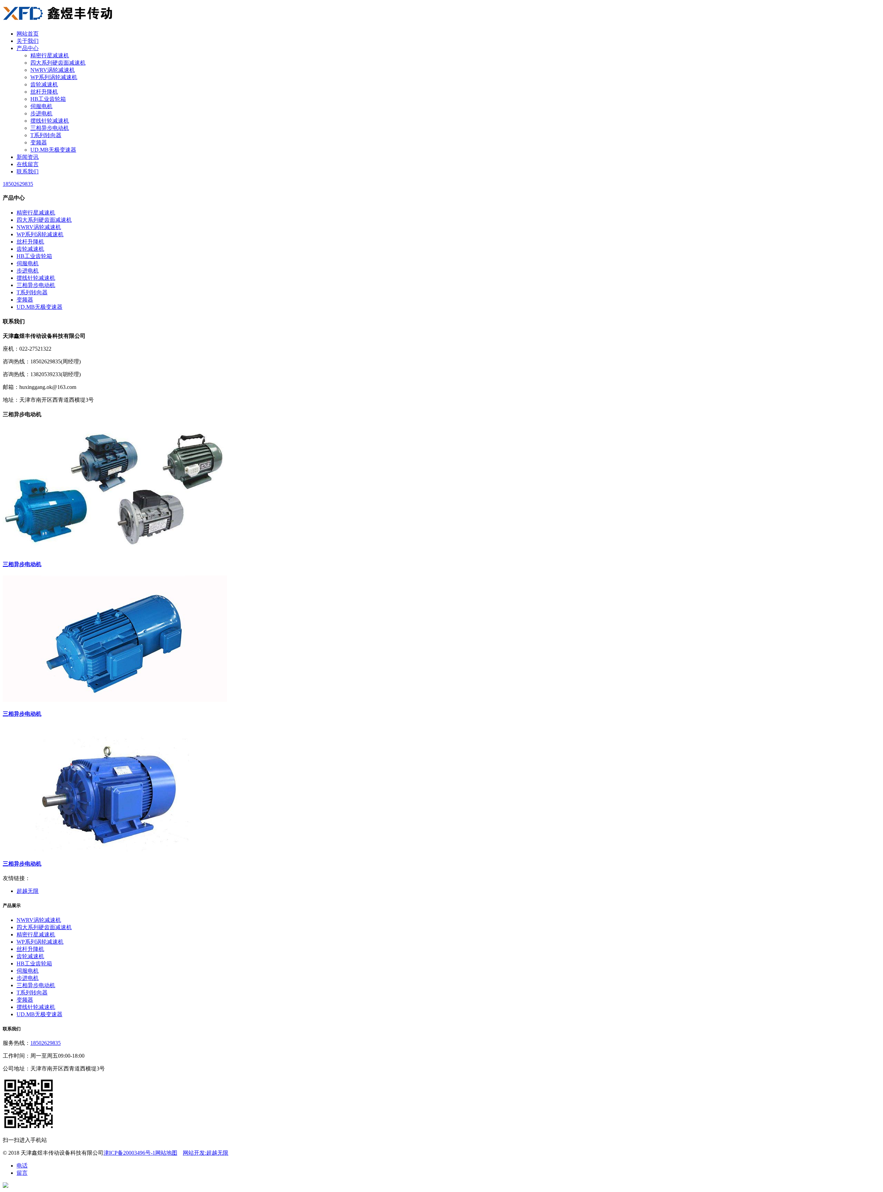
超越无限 (28, 891)
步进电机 (41, 113)
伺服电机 (41, 106)
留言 (22, 1173)
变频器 (38, 142)
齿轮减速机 (44, 84)
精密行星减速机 (49, 55)
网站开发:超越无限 (205, 1153)
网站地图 (166, 1153)
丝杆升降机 (44, 92)
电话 (22, 1166)
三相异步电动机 (49, 128)
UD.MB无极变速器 (53, 150)
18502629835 (45, 1043)
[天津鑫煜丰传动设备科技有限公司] (58, 22)
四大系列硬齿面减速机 (58, 63)
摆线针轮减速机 (49, 121)
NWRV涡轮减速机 (52, 70)
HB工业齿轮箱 (48, 99)
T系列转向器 (45, 135)
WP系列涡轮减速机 (53, 77)
